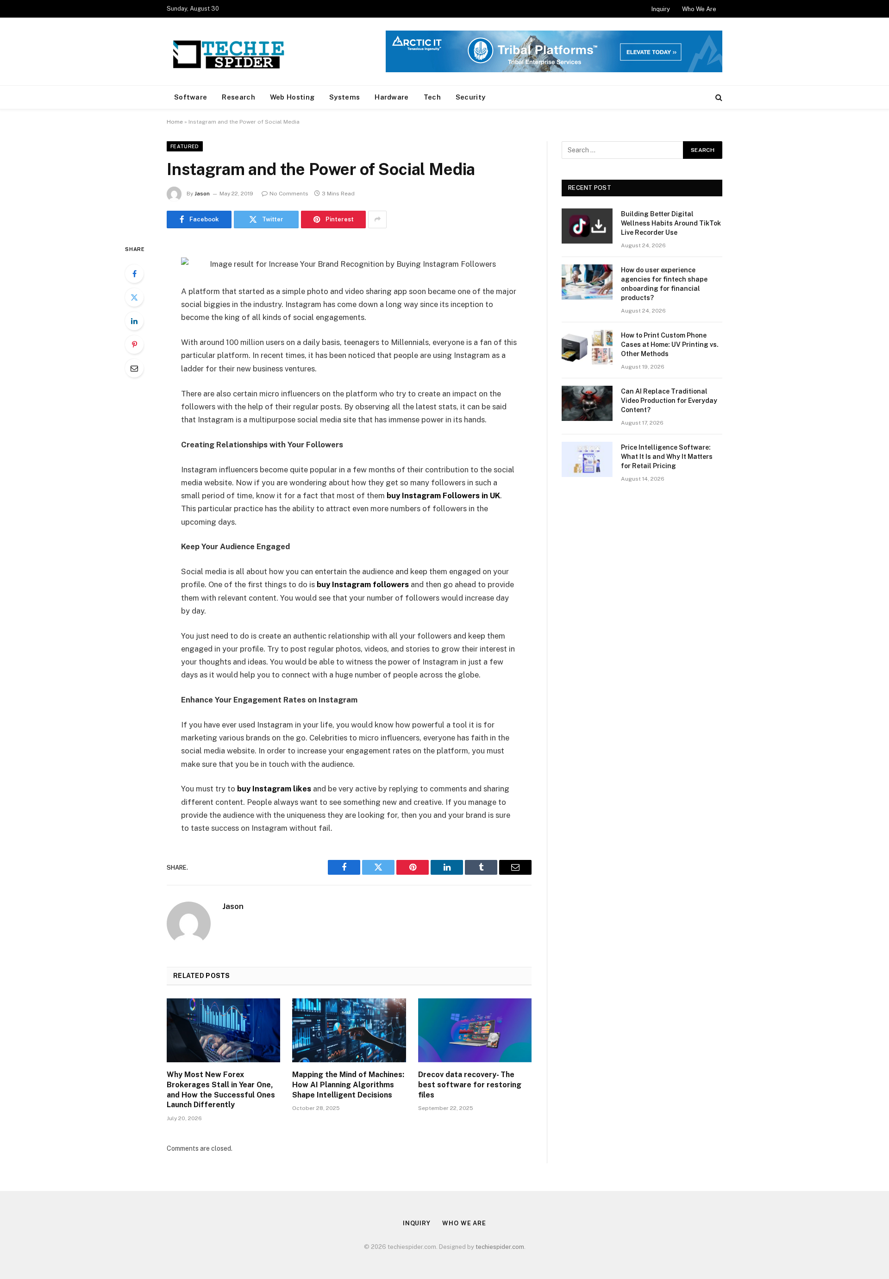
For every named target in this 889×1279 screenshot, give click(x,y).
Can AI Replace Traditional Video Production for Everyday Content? (669, 401)
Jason (202, 193)
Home (175, 122)
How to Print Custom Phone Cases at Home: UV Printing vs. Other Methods (670, 344)
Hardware (391, 97)
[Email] (134, 368)
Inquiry (660, 9)
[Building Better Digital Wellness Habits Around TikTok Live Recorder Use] (587, 226)
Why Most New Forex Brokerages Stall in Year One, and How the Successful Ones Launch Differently (221, 1089)
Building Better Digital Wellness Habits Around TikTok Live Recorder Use (671, 223)
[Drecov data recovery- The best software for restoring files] (475, 1030)
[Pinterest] (134, 344)
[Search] (718, 97)
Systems (344, 97)
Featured (184, 146)
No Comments (288, 193)
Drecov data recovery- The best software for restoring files (469, 1084)
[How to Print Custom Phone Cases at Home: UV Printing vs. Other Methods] (587, 347)
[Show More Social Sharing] (377, 219)
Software (190, 97)
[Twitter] (134, 297)
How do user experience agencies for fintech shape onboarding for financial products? (664, 283)
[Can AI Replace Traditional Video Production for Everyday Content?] (587, 403)
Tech (432, 97)
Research (238, 97)
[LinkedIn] (134, 321)
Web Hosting (292, 97)
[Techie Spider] (231, 51)
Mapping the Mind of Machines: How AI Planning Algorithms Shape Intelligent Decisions (348, 1084)
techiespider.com (500, 1246)
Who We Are (699, 9)
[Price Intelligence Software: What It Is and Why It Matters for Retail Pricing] (587, 459)
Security (470, 97)
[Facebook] (134, 273)
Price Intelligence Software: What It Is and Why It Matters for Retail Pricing (667, 457)
